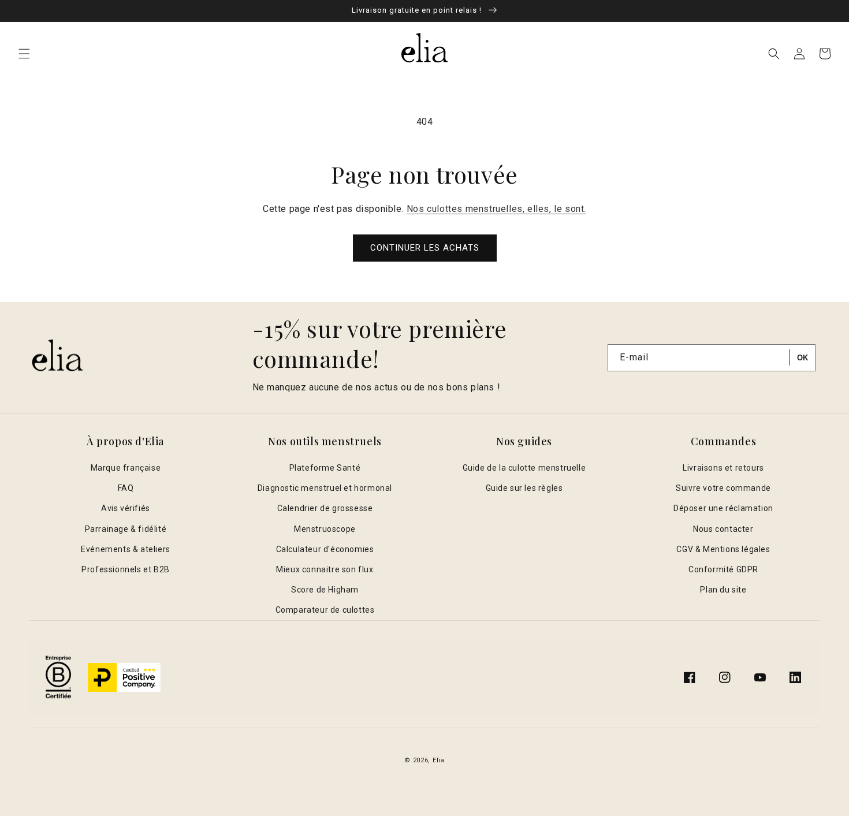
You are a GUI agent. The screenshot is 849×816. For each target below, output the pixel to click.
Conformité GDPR (723, 569)
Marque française (126, 467)
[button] (24, 53)
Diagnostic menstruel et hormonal (325, 488)
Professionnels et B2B (125, 569)
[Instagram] (725, 677)
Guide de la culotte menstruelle (524, 467)
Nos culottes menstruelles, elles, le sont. (496, 208)
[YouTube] (760, 677)
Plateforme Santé (325, 467)
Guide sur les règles (524, 488)
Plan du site (723, 589)
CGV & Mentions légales (723, 549)
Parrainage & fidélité (126, 529)
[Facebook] (689, 677)
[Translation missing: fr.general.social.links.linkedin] (795, 677)
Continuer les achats (424, 248)
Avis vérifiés (125, 508)
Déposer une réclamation (723, 508)
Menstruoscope (325, 529)
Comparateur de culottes (325, 609)
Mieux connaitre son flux (324, 569)
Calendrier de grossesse (325, 508)
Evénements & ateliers (125, 549)
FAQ (126, 488)
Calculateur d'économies (325, 549)
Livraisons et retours (723, 467)
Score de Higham (325, 589)
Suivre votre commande (723, 488)
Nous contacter (723, 529)
